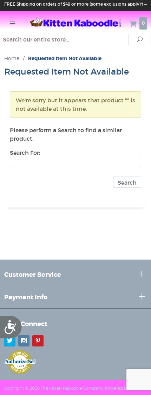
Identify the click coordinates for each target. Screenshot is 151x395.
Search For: (25, 152)
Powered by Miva (122, 388)
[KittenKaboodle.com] (75, 22)
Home (11, 58)
